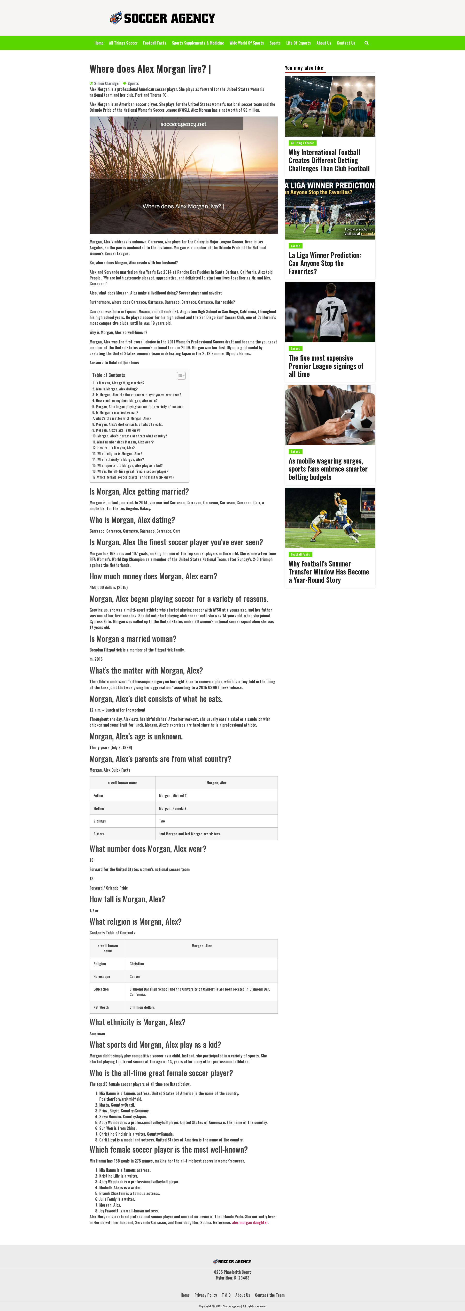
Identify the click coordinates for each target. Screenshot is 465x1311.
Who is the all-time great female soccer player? (132, 471)
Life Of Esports (298, 43)
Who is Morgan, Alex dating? (117, 388)
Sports (275, 43)
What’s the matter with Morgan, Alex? (123, 418)
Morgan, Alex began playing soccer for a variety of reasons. (140, 406)
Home (98, 43)
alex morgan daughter (250, 1222)
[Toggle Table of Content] (178, 376)
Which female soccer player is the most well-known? (135, 477)
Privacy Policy (205, 1295)
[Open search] (366, 43)
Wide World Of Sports (247, 43)
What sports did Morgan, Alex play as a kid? (130, 465)
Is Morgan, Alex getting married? (120, 382)
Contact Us (346, 43)
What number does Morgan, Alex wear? (125, 441)
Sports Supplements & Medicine (198, 43)
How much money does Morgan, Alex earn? (127, 400)
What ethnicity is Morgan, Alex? (120, 459)
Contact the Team (270, 1295)
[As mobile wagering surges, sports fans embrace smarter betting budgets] (330, 415)
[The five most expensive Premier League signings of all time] (330, 312)
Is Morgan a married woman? (117, 412)
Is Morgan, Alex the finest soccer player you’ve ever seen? (138, 394)
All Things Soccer (123, 43)
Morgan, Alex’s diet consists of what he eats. (129, 424)
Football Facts (154, 43)
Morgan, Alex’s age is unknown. (118, 430)
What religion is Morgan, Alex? (119, 453)
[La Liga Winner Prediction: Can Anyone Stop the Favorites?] (330, 209)
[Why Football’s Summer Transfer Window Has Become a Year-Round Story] (330, 518)
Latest (295, 246)
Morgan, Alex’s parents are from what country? (132, 435)
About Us (324, 43)
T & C (226, 1295)
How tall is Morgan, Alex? (116, 447)
